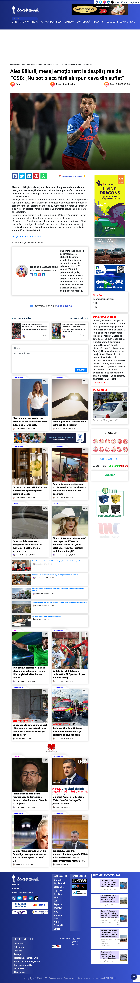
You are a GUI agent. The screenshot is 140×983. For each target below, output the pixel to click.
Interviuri (57, 908)
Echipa (56, 929)
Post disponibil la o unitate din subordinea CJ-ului (46, 616)
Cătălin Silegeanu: (55, 575)
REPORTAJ (37, 21)
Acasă (12, 64)
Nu (96, 307)
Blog (55, 911)
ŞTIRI (14, 21)
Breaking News (57, 895)
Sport (18, 64)
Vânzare (123, 466)
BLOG (59, 21)
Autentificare (121, 2)
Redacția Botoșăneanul (44, 266)
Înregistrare (134, 2)
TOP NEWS (69, 21)
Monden (57, 915)
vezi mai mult (100, 382)
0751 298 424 (17, 889)
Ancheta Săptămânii (59, 882)
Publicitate (19, 947)
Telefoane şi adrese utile (26, 958)
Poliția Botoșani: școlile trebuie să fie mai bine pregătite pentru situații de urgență (56, 561)
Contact (18, 950)
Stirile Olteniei (75, 944)
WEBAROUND (109, 978)
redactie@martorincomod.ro (22, 892)
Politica (16, 756)
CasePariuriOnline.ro (65, 938)
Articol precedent (23, 318)
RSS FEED (19, 968)
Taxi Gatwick (75, 941)
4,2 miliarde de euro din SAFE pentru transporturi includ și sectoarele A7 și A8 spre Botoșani (59, 602)
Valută (96, 466)
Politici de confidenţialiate (27, 961)
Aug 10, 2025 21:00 (120, 84)
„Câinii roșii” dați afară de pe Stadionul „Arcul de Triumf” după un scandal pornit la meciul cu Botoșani (34, 326)
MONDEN (50, 21)
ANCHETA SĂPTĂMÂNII (88, 21)
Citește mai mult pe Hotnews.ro (28, 236)
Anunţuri (18, 954)
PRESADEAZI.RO (76, 938)
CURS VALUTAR (109, 459)
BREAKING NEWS (126, 21)
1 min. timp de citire (66, 84)
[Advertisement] (70, 45)
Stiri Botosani (18, 377)
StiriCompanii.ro (76, 942)
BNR (105, 466)
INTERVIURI (25, 21)
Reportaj (57, 904)
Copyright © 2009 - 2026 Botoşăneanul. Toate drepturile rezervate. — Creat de (70, 978)
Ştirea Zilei (58, 887)
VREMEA (110, 475)
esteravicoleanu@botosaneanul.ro (43, 271)
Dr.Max (73, 939)
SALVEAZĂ (81, 370)
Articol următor (78, 318)
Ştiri (55, 900)
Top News (58, 890)
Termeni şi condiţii (23, 965)
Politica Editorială (58, 924)
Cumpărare (114, 466)
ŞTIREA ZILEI (109, 21)
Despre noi (19, 943)
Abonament (19, 972)
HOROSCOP (110, 433)
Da (96, 303)
